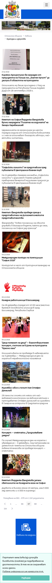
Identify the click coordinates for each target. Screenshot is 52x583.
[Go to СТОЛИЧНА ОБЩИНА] (12, 9)
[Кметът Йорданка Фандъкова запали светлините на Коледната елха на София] (16, 464)
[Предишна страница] (5, 504)
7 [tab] (46, 26)
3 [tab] (35, 26)
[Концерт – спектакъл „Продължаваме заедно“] (16, 416)
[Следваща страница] (12, 508)
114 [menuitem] (6, 509)
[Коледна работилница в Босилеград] (16, 284)
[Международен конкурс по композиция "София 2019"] (16, 241)
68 (36, 504)
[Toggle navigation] (46, 5)
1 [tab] (29, 26)
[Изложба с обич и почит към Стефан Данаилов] (16, 372)
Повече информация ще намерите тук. (23, 571)
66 (23, 504)
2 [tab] (32, 26)
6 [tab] (43, 26)
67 (29, 504)
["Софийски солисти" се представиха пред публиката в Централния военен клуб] (16, 151)
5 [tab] (40, 26)
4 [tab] (37, 26)
